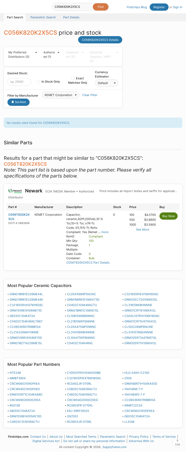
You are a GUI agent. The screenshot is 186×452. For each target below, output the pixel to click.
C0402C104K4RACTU (82, 305)
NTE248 (15, 372)
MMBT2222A (133, 405)
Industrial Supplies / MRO (100, 56)
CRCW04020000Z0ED (82, 400)
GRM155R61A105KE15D (26, 416)
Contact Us (38, 436)
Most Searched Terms (81, 436)
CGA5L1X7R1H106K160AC (142, 316)
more (104, 232)
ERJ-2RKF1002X (78, 411)
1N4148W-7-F (133, 389)
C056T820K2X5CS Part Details (88, 262)
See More (142, 229)
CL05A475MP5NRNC (81, 327)
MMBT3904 (18, 378)
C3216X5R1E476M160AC (141, 294)
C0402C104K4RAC (80, 343)
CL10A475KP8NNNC (81, 337)
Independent (72, 54)
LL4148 (129, 422)
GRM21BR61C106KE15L (83, 310)
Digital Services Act (46, 441)
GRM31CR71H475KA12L (140, 321)
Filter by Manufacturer (22, 95)
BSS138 (15, 405)
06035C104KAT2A (22, 316)
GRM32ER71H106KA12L (140, 343)
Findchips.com (15, 7)
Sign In (177, 7)
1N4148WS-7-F (134, 394)
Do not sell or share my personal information (94, 441)
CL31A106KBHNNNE (81, 332)
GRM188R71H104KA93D (140, 383)
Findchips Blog (137, 7)
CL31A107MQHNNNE (138, 332)
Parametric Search (112, 436)
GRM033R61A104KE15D (26, 337)
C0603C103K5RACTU (25, 422)
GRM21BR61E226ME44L (26, 294)
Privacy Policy (139, 436)
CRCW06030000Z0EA (25, 400)
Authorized (49, 54)
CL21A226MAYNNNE (24, 332)
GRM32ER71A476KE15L (140, 337)
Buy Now (168, 216)
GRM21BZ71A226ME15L (26, 343)
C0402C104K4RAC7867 (26, 321)
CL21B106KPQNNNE (81, 321)
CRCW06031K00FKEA (139, 411)
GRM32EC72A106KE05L (141, 299)
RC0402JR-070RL (79, 383)
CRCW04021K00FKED (25, 389)
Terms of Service (164, 436)
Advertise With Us (141, 441)
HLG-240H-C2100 (136, 372)
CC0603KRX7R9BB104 (25, 327)
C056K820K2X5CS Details (100, 40)
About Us (56, 436)
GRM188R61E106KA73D (83, 299)
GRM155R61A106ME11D (26, 310)
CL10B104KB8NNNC (81, 316)
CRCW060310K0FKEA (25, 383)
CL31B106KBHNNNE (138, 305)
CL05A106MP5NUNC (81, 294)
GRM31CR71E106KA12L (140, 310)
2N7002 (72, 416)
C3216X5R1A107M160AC (26, 305)
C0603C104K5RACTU (82, 394)
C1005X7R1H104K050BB (83, 372)
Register (159, 7)
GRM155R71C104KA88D (26, 394)
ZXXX (128, 378)
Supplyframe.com (114, 447)
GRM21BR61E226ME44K (26, 299)
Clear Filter (89, 95)
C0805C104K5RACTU (82, 389)
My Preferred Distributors (18, 54)
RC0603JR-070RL (79, 422)
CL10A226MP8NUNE (138, 327)
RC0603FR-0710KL (80, 405)
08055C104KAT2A (22, 411)
